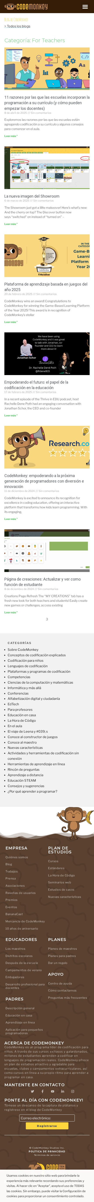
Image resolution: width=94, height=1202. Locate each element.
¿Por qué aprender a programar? (32, 791)
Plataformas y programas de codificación (39, 672)
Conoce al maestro (22, 742)
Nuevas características (25, 748)
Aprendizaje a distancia (25, 775)
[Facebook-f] (42, 1091)
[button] (85, 6)
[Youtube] (52, 1091)
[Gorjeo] (32, 1091)
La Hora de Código (22, 721)
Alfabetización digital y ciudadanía (34, 699)
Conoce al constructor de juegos (33, 737)
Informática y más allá (24, 688)
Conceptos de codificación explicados (37, 655)
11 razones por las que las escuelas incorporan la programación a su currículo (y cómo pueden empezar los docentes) (47, 103)
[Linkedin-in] (62, 1091)
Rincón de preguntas (24, 770)
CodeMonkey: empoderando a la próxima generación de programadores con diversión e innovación (44, 481)
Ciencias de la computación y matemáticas (40, 682)
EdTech (13, 704)
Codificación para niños (26, 661)
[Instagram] (72, 1091)
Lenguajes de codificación (28, 666)
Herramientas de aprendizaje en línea (36, 764)
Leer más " (11, 136)
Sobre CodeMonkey (23, 650)
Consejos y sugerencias (26, 786)
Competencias (19, 677)
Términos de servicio (47, 1155)
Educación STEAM (22, 781)
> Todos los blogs (17, 26)
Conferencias (18, 693)
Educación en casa (22, 715)
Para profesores (20, 710)
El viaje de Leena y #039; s (28, 731)
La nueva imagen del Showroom (31, 196)
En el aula (15, 726)
